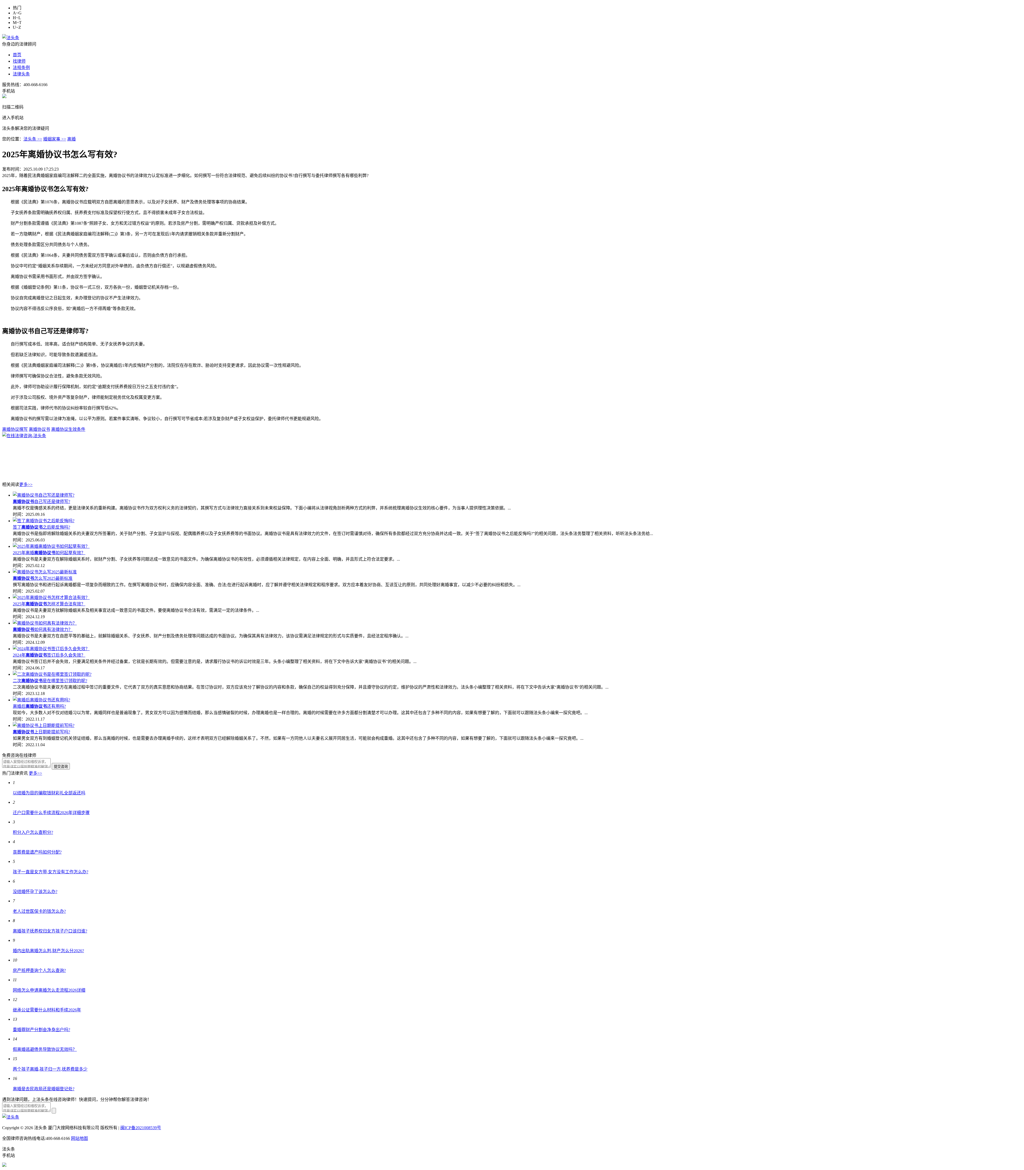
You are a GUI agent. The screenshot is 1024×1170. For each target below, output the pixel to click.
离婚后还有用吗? (39, 706)
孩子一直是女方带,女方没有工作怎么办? (50, 872)
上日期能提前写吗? (41, 732)
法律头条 (21, 74)
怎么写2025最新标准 (43, 578)
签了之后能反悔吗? (41, 527)
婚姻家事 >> (54, 139)
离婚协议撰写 (15, 429)
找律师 (19, 61)
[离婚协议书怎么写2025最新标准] (45, 572)
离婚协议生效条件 (68, 429)
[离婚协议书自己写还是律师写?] (43, 495)
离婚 (71, 139)
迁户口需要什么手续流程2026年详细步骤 (51, 812)
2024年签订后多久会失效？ (49, 655)
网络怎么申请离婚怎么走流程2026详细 (49, 990)
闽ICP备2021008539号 (140, 1127)
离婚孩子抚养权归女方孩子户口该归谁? (50, 931)
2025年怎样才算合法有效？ (49, 604)
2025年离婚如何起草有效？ (49, 552)
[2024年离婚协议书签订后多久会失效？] (51, 648)
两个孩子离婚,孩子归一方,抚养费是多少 (50, 1069)
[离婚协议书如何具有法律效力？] (45, 623)
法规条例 (21, 67)
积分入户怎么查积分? (33, 832)
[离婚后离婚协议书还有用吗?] (41, 700)
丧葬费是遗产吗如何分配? (37, 852)
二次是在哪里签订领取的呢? (50, 680)
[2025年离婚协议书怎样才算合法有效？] (51, 597)
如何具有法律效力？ (43, 629)
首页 (17, 55)
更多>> (26, 484)
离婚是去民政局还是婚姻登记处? (43, 1089)
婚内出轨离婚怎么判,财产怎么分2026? (48, 950)
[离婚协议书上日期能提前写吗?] (43, 725)
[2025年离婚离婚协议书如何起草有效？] (51, 546)
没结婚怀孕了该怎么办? (35, 891)
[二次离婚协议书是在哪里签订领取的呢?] (52, 674)
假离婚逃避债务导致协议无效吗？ (45, 1049)
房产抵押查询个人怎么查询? (39, 970)
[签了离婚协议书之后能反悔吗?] (43, 520)
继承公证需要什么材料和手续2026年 (47, 1010)
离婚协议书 (39, 429)
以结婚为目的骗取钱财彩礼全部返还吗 (49, 793)
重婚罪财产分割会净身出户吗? (41, 1029)
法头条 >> (32, 139)
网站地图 (79, 1138)
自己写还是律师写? (41, 501)
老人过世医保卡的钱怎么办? (39, 911)
